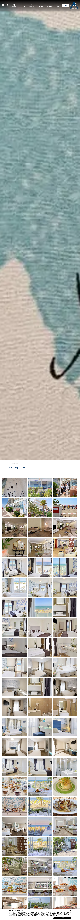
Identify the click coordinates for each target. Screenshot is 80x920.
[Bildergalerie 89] (40, 527)
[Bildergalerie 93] (65, 547)
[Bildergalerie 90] (65, 527)
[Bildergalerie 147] (65, 906)
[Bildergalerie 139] (14, 866)
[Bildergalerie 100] (14, 607)
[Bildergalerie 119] (40, 727)
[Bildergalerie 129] (65, 786)
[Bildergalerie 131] (40, 806)
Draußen (35, 471)
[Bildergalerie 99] (65, 587)
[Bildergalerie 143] (40, 886)
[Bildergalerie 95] (40, 567)
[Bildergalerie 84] (65, 487)
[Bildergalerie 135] (65, 826)
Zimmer (49, 471)
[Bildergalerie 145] (14, 906)
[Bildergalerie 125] (40, 767)
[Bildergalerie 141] (65, 866)
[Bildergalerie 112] (14, 687)
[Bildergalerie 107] (40, 647)
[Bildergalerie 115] (14, 707)
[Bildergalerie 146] (40, 906)
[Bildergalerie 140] (40, 866)
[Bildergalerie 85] (14, 507)
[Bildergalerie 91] (14, 547)
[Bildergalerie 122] (40, 747)
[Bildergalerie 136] (14, 846)
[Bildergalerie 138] (65, 846)
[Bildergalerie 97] (14, 587)
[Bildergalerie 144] (65, 886)
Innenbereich (42, 471)
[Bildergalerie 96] (65, 567)
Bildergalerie (16, 463)
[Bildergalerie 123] (65, 747)
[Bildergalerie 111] (65, 667)
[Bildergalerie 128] (40, 786)
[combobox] (40, 5)
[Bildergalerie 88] (14, 527)
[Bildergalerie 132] (65, 806)
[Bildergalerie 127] (14, 786)
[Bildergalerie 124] (14, 767)
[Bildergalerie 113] (40, 687)
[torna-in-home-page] (74, 5)
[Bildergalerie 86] (40, 507)
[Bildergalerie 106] (14, 647)
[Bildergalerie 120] (65, 727)
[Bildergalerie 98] (40, 587)
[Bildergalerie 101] (40, 607)
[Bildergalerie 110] (40, 667)
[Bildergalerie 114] (65, 687)
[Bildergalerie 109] (14, 667)
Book (65, 5)
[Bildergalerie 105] (65, 627)
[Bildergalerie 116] (40, 707)
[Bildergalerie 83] (40, 487)
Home (10, 463)
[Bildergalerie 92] (40, 547)
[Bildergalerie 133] (14, 826)
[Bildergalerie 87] (65, 507)
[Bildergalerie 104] (40, 627)
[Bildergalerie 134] (40, 826)
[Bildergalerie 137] (40, 846)
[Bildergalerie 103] (14, 627)
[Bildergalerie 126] (65, 767)
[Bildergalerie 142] (14, 886)
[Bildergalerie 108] (65, 647)
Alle (29, 471)
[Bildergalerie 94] (14, 567)
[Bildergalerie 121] (14, 747)
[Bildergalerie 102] (65, 607)
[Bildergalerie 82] (14, 487)
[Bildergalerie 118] (14, 727)
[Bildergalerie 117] (65, 707)
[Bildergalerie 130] (14, 806)
